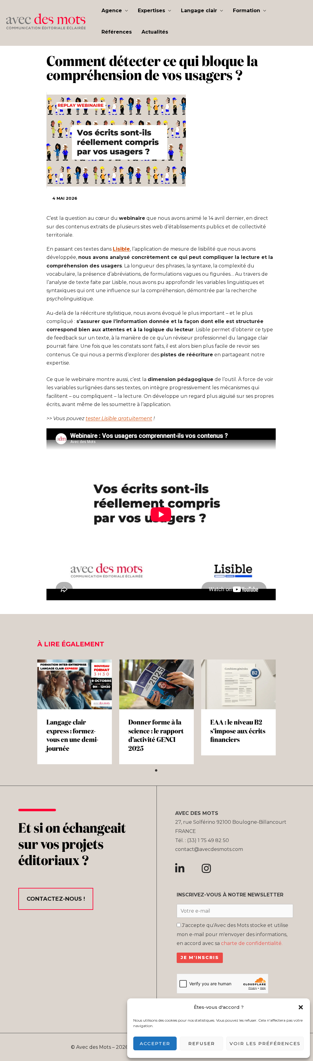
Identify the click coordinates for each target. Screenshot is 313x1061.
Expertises (151, 10)
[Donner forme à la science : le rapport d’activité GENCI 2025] (156, 684)
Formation (246, 10)
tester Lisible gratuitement (119, 418)
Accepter (155, 1043)
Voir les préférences (265, 1043)
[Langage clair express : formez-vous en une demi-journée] (74, 684)
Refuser (201, 1043)
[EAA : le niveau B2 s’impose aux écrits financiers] (238, 684)
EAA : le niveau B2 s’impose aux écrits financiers (237, 731)
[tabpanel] (75, 711)
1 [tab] (156, 770)
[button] (301, 1007)
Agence (111, 10)
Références (116, 32)
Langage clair (199, 10)
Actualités (155, 32)
